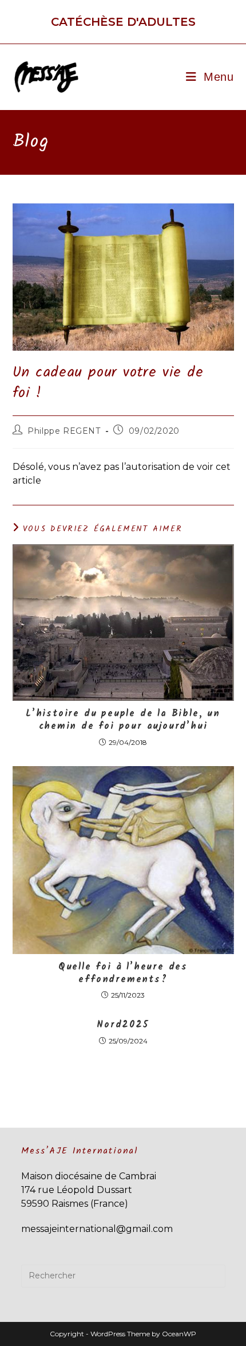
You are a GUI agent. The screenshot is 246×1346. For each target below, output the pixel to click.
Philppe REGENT (63, 431)
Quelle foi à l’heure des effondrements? (123, 974)
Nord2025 (123, 1025)
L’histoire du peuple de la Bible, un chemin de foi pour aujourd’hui (123, 720)
